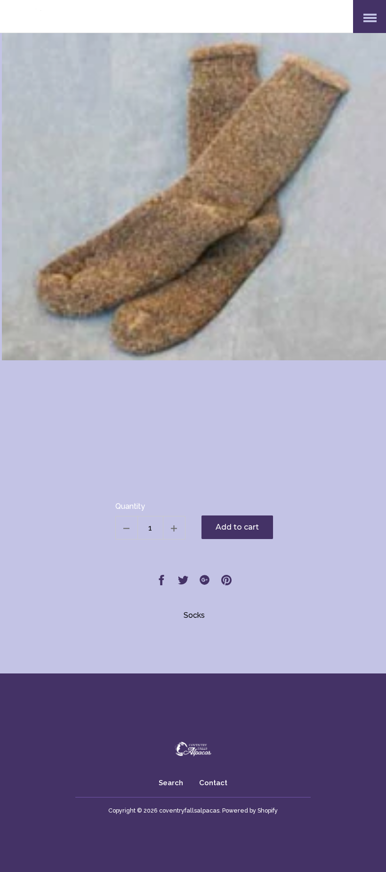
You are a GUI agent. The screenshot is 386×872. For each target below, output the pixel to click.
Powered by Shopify (250, 810)
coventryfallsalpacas (189, 810)
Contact (213, 783)
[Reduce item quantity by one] (126, 528)
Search (171, 783)
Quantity (130, 506)
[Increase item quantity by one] (174, 528)
